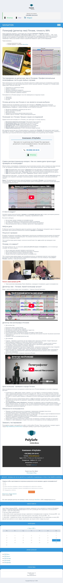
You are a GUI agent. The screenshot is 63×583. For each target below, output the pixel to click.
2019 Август (7, 556)
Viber (18, 18)
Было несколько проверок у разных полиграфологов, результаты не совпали (24, 488)
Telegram (28, 18)
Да (5, 483)
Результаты (5, 493)
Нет (5, 484)
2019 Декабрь (7, 562)
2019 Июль (7, 554)
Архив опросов (12, 493)
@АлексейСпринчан (34, 456)
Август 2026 (32, 528)
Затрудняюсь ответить (10, 490)
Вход (35, 473)
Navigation (8, 25)
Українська (34, 464)
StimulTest (25, 44)
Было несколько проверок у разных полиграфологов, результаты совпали (23, 486)
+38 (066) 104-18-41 (32, 15)
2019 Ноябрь (7, 560)
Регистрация (30, 473)
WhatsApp (8, 18)
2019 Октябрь (7, 558)
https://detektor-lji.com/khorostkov (14, 426)
